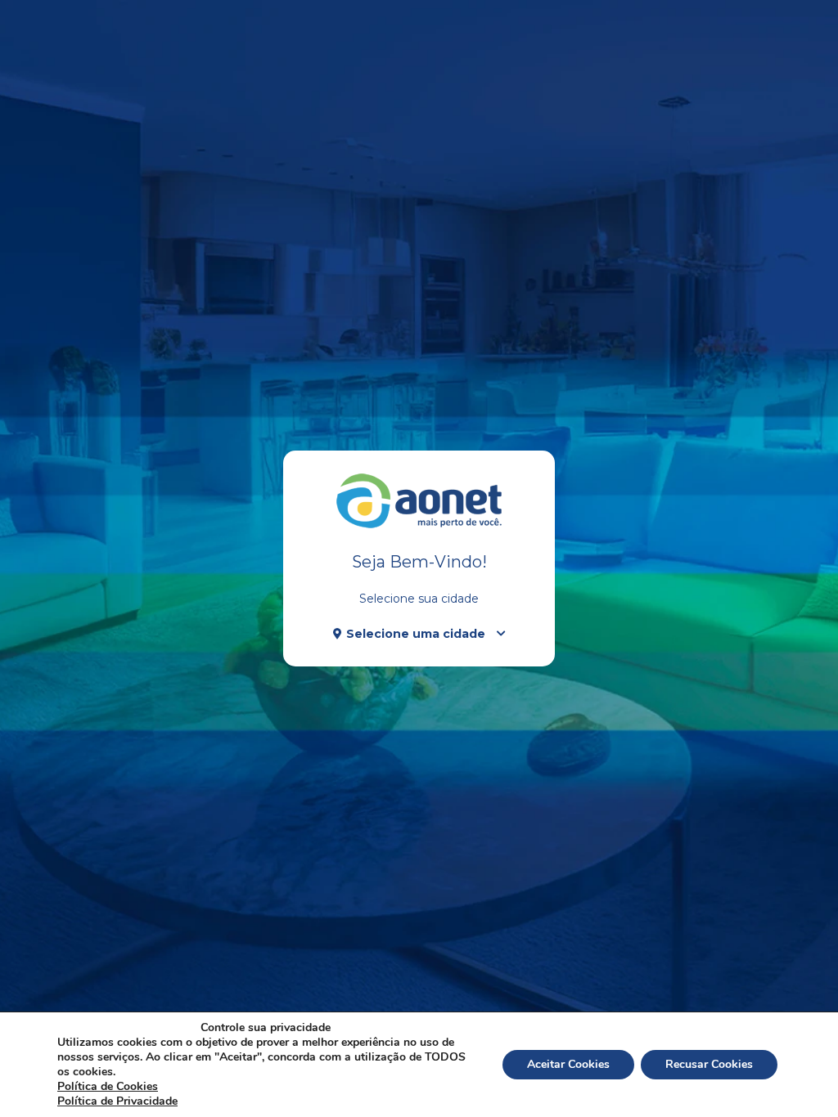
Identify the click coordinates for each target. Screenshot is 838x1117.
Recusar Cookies (709, 1064)
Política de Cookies (107, 1086)
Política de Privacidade (117, 1101)
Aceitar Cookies (568, 1064)
